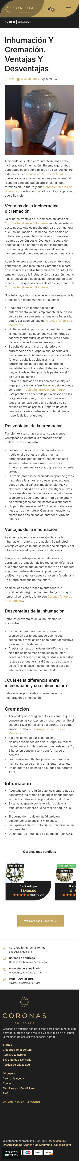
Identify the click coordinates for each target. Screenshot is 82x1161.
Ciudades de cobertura (17, 1049)
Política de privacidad (16, 1064)
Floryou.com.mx (56, 1140)
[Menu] (69, 9)
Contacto (8, 1083)
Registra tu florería (14, 1054)
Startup (7, 1044)
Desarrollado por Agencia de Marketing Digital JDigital (37, 1144)
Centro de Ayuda (13, 1078)
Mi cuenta (9, 1073)
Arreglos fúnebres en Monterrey (43, 389)
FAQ (5, 1093)
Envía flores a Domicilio (17, 1059)
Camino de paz (28, 886)
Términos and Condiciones (19, 1088)
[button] (50, 8)
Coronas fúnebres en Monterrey (48, 174)
